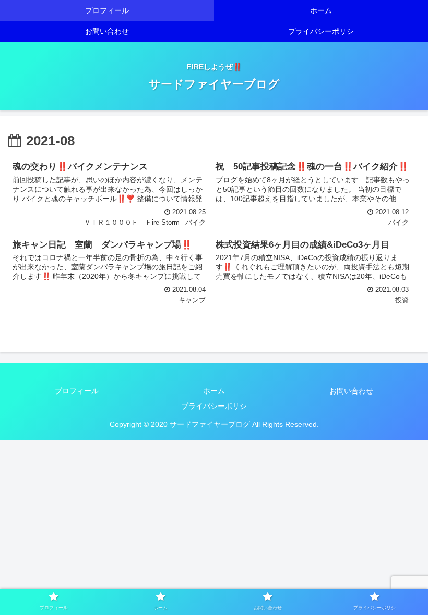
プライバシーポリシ (214, 406)
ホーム (214, 391)
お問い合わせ (351, 391)
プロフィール (77, 391)
